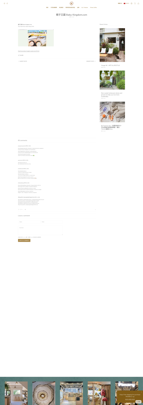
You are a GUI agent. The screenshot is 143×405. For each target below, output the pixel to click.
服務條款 (39, 237)
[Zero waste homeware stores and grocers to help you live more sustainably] (112, 80)
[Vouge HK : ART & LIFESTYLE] (112, 45)
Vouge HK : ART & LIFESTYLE (110, 65)
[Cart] (138, 3)
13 (25, 209)
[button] (47, 7)
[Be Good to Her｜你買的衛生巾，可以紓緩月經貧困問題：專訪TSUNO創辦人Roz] (112, 112)
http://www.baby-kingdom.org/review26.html (28, 51)
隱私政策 (34, 237)
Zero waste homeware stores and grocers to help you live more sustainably (111, 94)
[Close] (141, 392)
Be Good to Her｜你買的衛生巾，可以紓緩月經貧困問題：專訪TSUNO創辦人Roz (111, 127)
